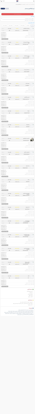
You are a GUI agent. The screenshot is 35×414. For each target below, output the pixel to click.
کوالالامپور (24, 4)
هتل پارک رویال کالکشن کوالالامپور (26, 194)
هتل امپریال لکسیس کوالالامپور (26, 249)
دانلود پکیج (3, 8)
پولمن (28, 179)
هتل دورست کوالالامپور (26, 138)
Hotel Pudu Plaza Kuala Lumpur (26, 58)
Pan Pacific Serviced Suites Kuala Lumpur (25, 264)
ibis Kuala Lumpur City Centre (26, 99)
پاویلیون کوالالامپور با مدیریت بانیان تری (26, 235)
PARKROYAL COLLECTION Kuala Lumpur (26, 195)
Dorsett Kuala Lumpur (26, 140)
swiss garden (27, 85)
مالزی (27, 4)
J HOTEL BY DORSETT (26, 71)
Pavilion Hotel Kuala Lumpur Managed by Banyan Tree (25, 236)
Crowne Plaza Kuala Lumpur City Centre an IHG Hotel (26, 223)
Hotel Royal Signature (26, 154)
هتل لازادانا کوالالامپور (26, 28)
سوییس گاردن (27, 83)
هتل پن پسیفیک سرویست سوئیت (27, 262)
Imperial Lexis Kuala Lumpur (25, 250)
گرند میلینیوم (27, 207)
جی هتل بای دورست (26, 69)
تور (29, 4)
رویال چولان (27, 124)
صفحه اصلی (32, 4)
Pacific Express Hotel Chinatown (25, 44)
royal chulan (27, 126)
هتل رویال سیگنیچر (26, 152)
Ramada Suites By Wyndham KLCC (25, 168)
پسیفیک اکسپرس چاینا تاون (26, 43)
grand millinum (27, 209)
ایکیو (28, 275)
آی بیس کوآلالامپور (26, 97)
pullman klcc (27, 181)
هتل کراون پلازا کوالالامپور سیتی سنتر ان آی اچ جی (26, 221)
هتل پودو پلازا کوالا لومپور (26, 56)
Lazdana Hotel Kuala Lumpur (25, 30)
